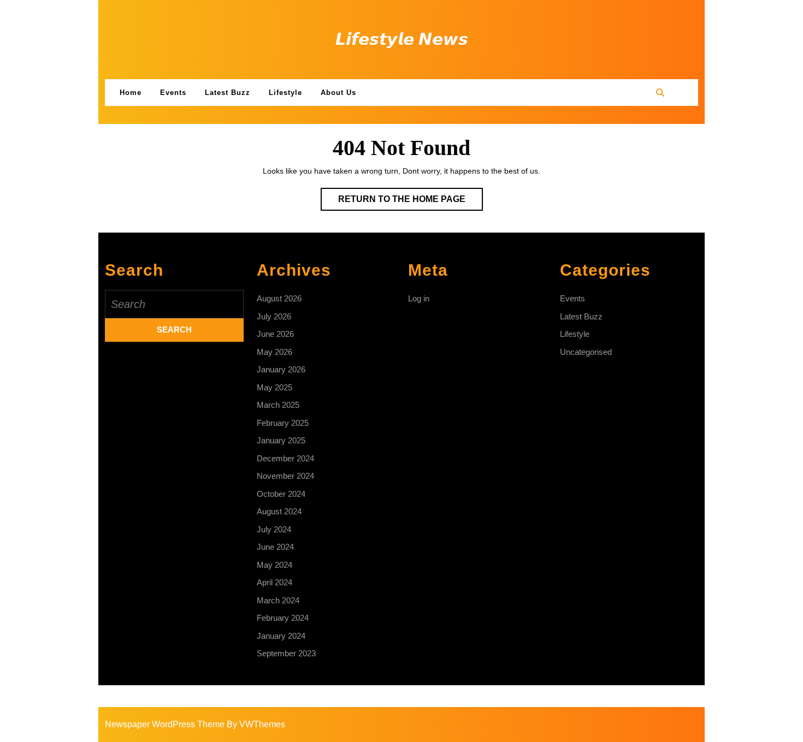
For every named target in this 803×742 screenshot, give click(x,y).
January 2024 (281, 635)
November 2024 (285, 475)
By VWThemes (256, 724)
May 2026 (274, 352)
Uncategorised (586, 352)
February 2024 (283, 617)
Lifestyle (285, 92)
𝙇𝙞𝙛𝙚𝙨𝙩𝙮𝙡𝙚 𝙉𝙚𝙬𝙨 (401, 39)
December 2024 (285, 458)
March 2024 (278, 600)
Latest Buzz (227, 92)
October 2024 (281, 493)
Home (130, 92)
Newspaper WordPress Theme (165, 724)
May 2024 (274, 564)
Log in (418, 298)
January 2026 (281, 369)
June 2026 (275, 334)
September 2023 (286, 653)
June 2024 (275, 546)
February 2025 (283, 423)
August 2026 (279, 298)
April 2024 (274, 582)
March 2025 (278, 404)
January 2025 (281, 440)
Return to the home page (410, 202)
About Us (338, 92)
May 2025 (274, 387)
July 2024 (274, 529)
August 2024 (279, 511)
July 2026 (274, 316)
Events (173, 92)
